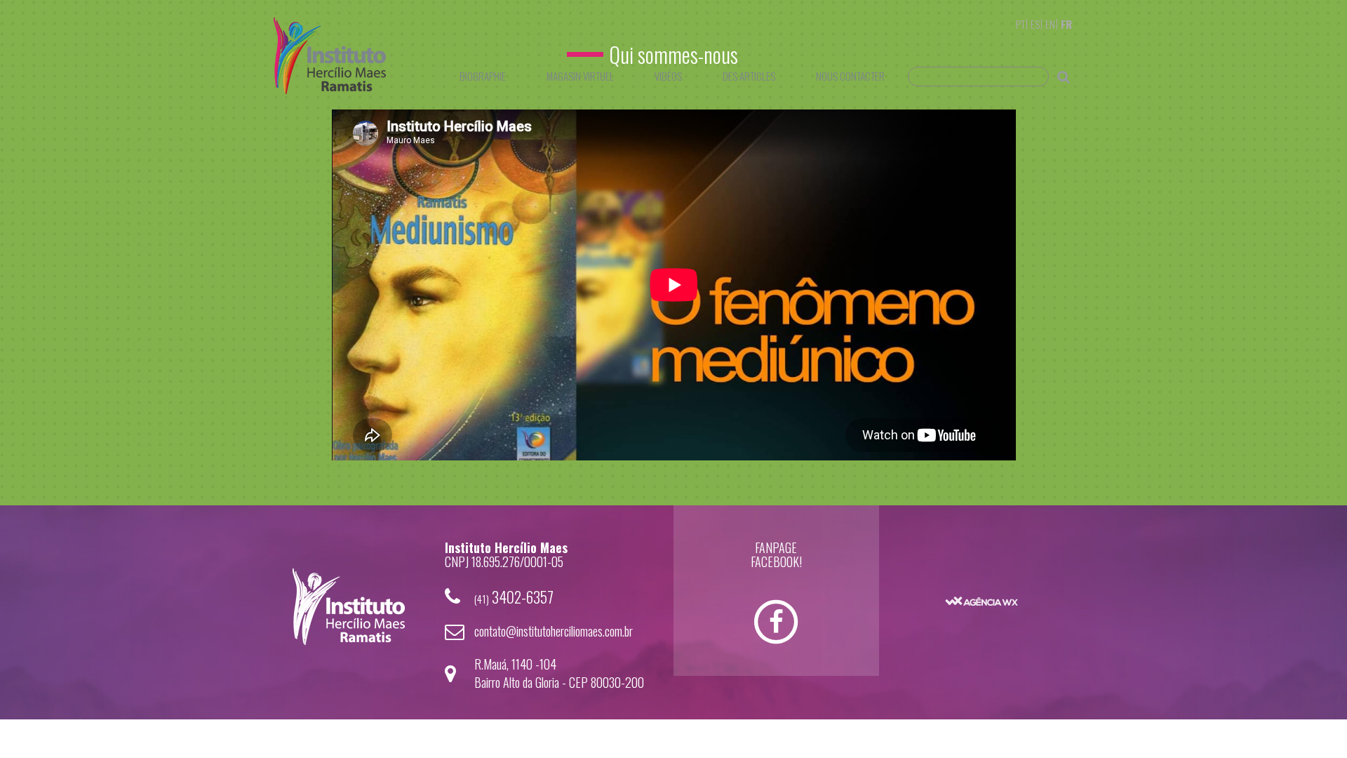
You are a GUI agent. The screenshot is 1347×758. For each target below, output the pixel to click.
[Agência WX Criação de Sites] (981, 580)
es (1035, 24)
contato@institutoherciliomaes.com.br (553, 631)
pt (1020, 24)
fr (1066, 24)
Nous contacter (850, 76)
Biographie (483, 76)
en (1050, 24)
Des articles (749, 76)
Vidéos (668, 76)
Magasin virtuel (580, 76)
